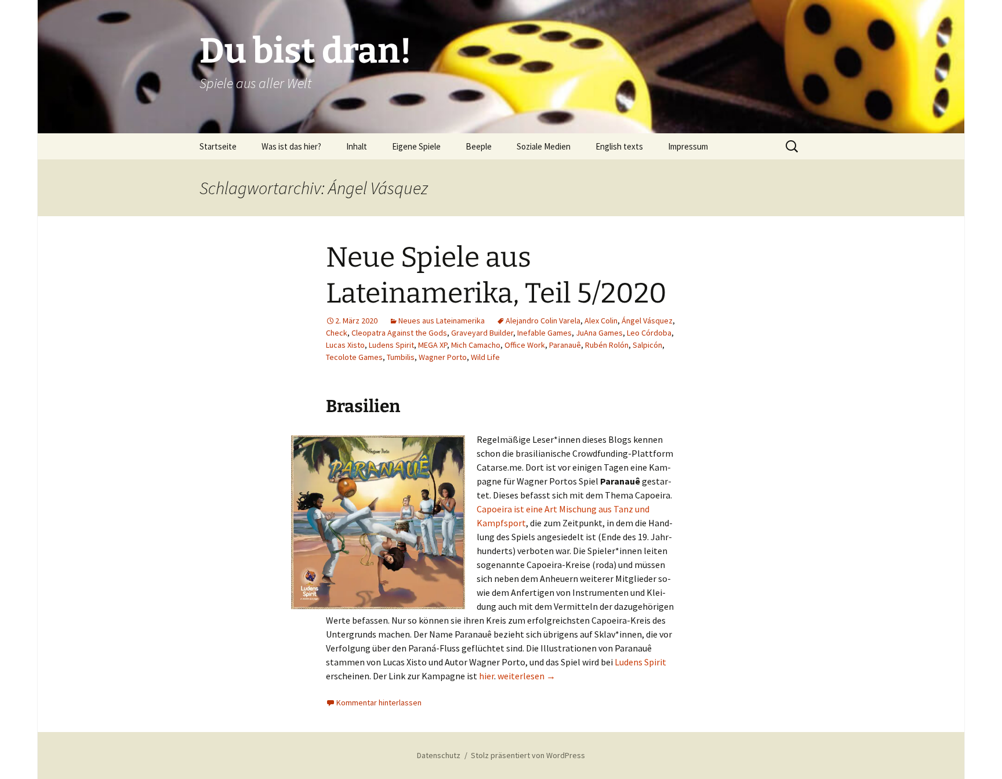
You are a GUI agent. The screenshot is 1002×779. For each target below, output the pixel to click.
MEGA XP (432, 345)
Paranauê (565, 345)
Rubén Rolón (607, 345)
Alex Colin (601, 320)
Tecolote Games (354, 357)
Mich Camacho (475, 345)
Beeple (479, 146)
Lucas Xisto (345, 345)
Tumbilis (401, 357)
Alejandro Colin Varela (543, 320)
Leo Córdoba (649, 332)
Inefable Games (544, 332)
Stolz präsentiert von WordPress (528, 755)
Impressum (688, 146)
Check (336, 332)
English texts (619, 146)
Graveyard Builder (482, 332)
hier (486, 676)
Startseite (218, 146)
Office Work (524, 345)
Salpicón (647, 345)
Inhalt (356, 146)
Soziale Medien (544, 146)
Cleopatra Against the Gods (399, 332)
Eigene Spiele (416, 146)
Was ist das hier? (291, 146)
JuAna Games (599, 332)
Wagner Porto (443, 357)
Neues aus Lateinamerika (441, 320)
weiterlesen (527, 676)
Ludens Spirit (391, 345)
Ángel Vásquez (647, 320)
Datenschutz (438, 755)
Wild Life (485, 357)
